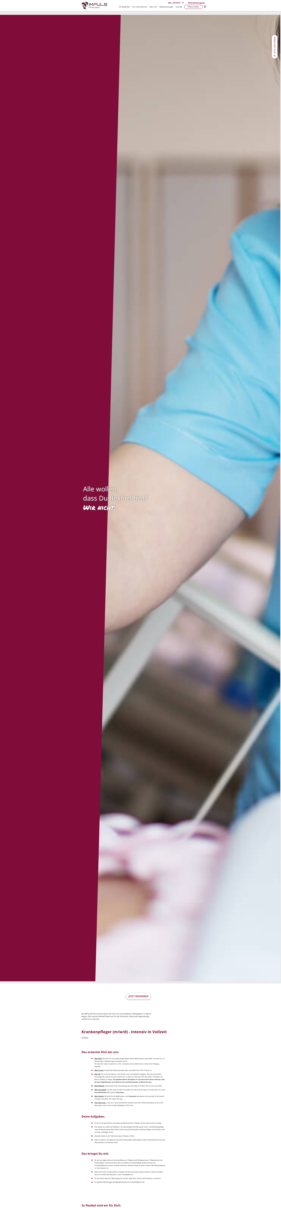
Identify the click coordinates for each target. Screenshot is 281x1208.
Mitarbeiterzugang (196, 3)
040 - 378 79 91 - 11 (176, 3)
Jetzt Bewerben (138, 996)
